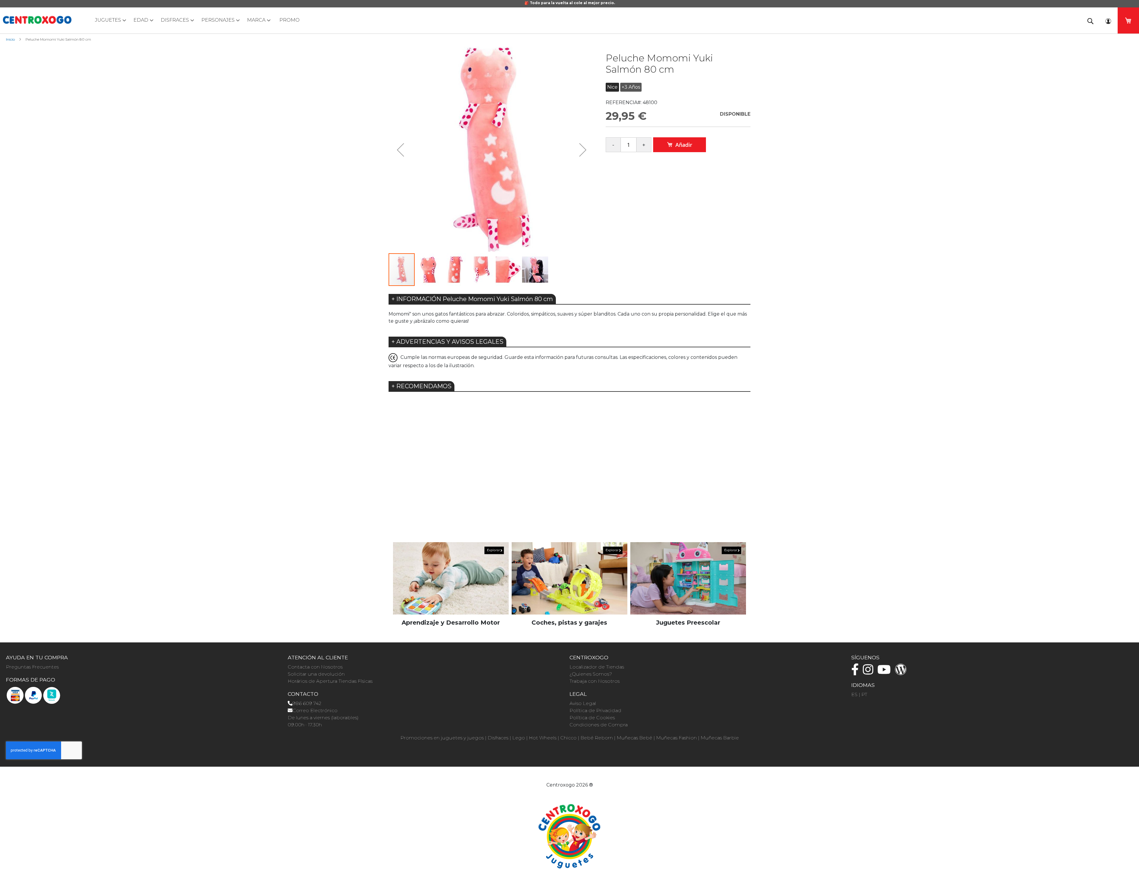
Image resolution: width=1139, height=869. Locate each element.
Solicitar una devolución (316, 674)
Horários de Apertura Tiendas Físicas (330, 681)
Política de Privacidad (595, 710)
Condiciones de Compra (599, 725)
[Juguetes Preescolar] (688, 578)
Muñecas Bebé (634, 738)
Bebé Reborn (596, 738)
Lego (518, 738)
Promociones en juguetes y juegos (442, 738)
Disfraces (498, 738)
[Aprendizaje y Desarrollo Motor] (451, 578)
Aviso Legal (583, 703)
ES (854, 694)
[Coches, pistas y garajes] (569, 578)
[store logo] (37, 20)
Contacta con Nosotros (315, 667)
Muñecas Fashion (676, 738)
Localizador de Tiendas (597, 667)
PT (864, 694)
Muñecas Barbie (720, 738)
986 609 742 (306, 703)
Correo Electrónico (315, 710)
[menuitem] (109, 20)
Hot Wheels (542, 738)
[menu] (569, 20)
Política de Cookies (592, 717)
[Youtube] (885, 672)
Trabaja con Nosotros (595, 681)
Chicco (568, 738)
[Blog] (902, 672)
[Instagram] (869, 672)
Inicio (10, 39)
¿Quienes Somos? (591, 674)
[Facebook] (856, 672)
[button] (400, 150)
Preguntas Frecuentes (32, 667)
